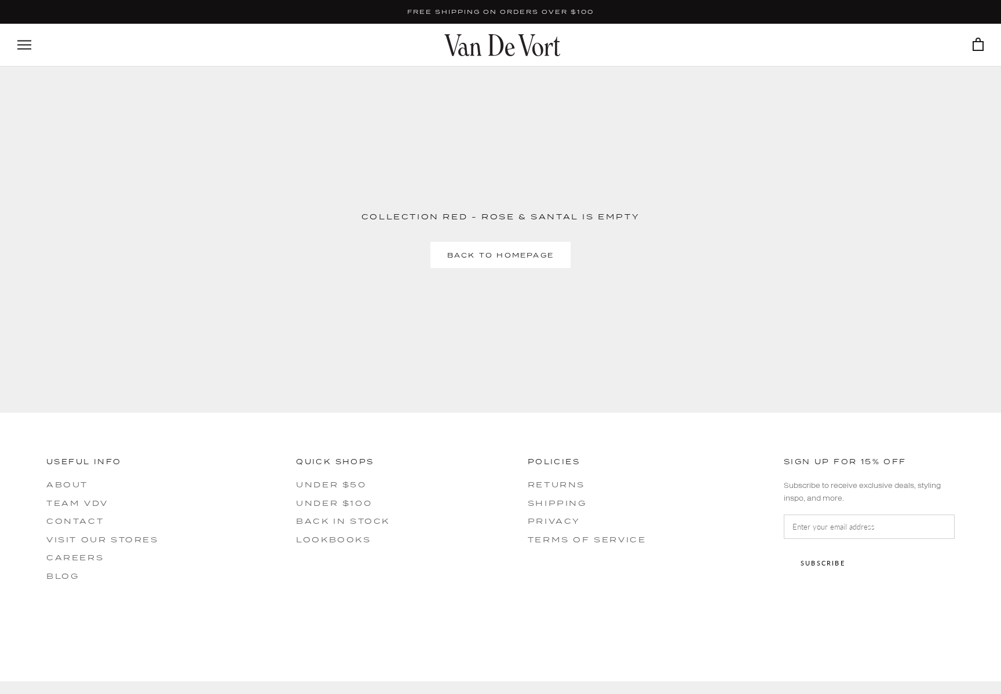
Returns (556, 484)
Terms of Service (587, 539)
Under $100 (334, 503)
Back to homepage (500, 255)
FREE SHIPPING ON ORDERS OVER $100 (500, 12)
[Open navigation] (24, 45)
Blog (62, 576)
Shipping (557, 503)
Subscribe (823, 563)
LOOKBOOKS (333, 539)
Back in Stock (343, 521)
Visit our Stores (102, 539)
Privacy (554, 521)
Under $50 (331, 484)
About (67, 484)
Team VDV (77, 503)
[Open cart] (978, 45)
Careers (75, 557)
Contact (75, 521)
